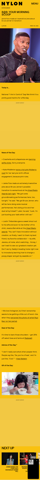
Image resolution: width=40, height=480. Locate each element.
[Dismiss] (36, 460)
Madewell (28, 338)
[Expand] (30, 460)
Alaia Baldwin (21, 359)
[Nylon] (12, 3)
